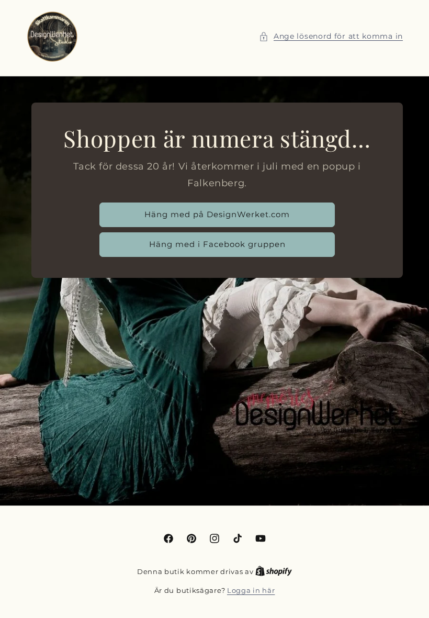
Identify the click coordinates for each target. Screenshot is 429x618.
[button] (331, 36)
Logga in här (251, 590)
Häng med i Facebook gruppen (217, 244)
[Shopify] (273, 571)
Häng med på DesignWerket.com (217, 214)
